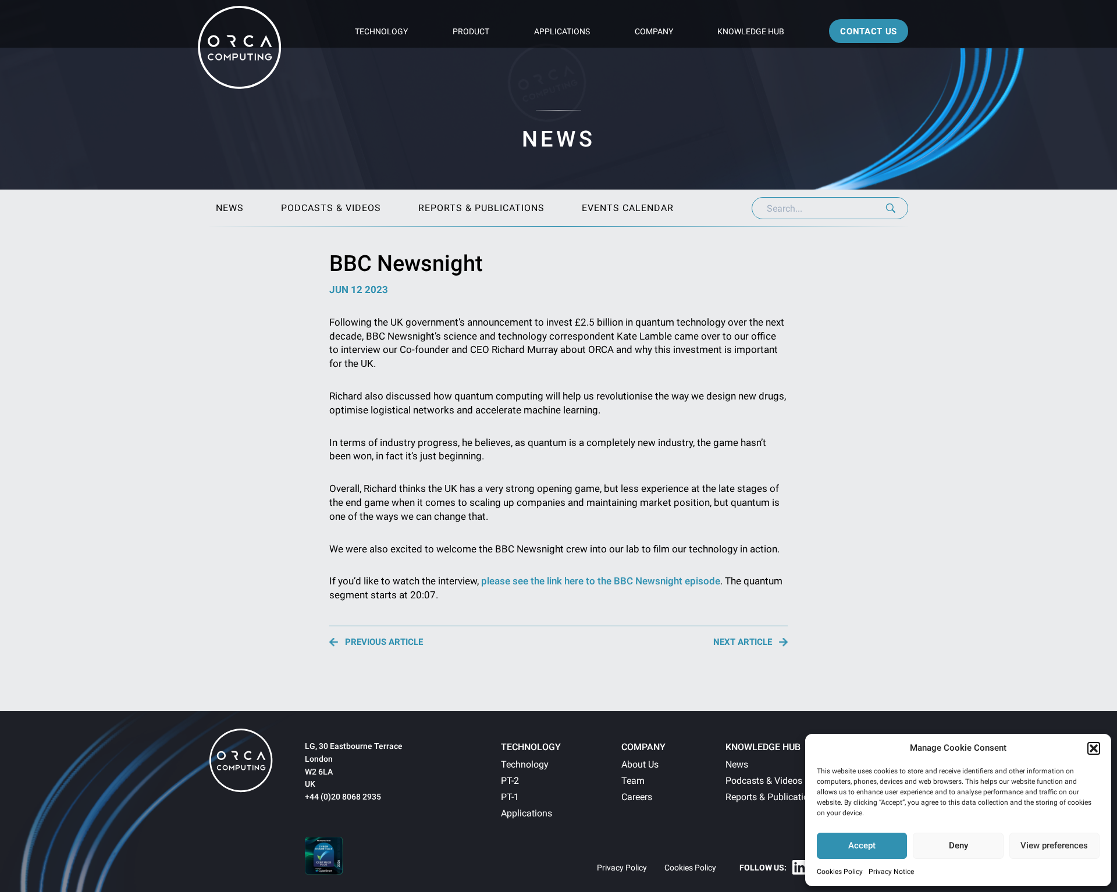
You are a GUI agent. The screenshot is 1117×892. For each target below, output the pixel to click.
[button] (1094, 748)
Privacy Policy (622, 867)
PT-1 (510, 796)
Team (633, 780)
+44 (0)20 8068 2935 (343, 796)
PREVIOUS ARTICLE (384, 642)
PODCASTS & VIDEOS (331, 207)
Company (654, 31)
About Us (640, 764)
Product (471, 31)
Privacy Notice (891, 872)
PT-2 (510, 780)
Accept (862, 845)
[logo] (241, 760)
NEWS (230, 207)
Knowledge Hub (750, 31)
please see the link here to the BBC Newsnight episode (600, 581)
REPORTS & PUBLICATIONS (481, 207)
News (736, 764)
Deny (958, 845)
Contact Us (868, 31)
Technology (381, 31)
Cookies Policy (840, 872)
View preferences (1054, 845)
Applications (562, 31)
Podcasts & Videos (763, 780)
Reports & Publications (772, 796)
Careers (636, 796)
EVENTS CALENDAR (628, 207)
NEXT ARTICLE (742, 642)
